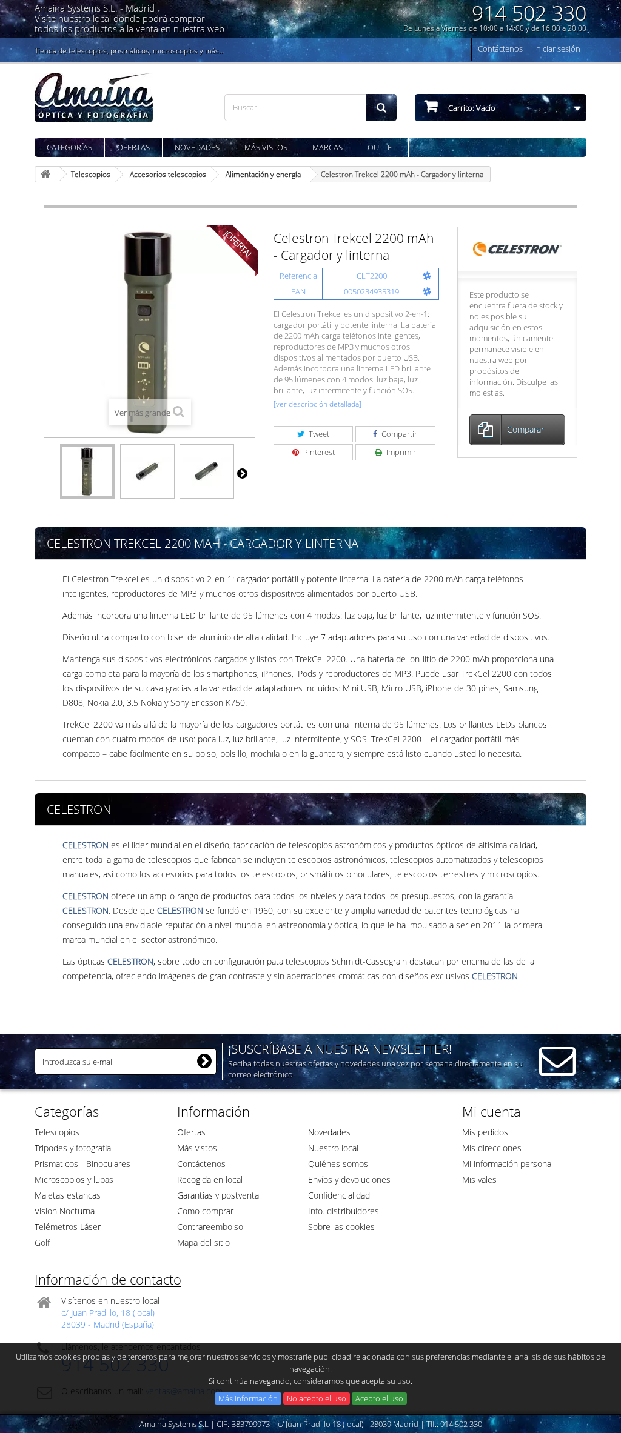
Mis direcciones (492, 1148)
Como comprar (205, 1211)
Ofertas (133, 147)
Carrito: (470, 107)
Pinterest (318, 452)
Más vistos (265, 147)
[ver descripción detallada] (317, 404)
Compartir (398, 433)
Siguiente (242, 473)
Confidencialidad (339, 1195)
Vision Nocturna (65, 1211)
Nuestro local (333, 1148)
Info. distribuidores (343, 1211)
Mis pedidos (485, 1132)
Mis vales (479, 1179)
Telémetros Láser (68, 1226)
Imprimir (400, 452)
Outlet (382, 147)
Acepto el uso (379, 1398)
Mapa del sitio (203, 1242)
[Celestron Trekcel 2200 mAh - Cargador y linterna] (87, 471)
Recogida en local (210, 1179)
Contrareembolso (210, 1226)
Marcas (327, 147)
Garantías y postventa (218, 1195)
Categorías (69, 147)
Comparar (525, 429)
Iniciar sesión (557, 48)
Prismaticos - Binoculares (82, 1163)
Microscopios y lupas (74, 1179)
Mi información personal (507, 1163)
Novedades (197, 147)
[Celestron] (517, 248)
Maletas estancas (68, 1195)
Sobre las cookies (341, 1226)
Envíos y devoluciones (349, 1179)
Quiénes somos (338, 1163)
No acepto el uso (316, 1398)
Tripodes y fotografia (73, 1148)
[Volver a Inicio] (47, 174)
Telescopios (57, 1132)
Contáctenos (500, 48)
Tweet (318, 433)
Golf (42, 1242)
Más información (248, 1398)
